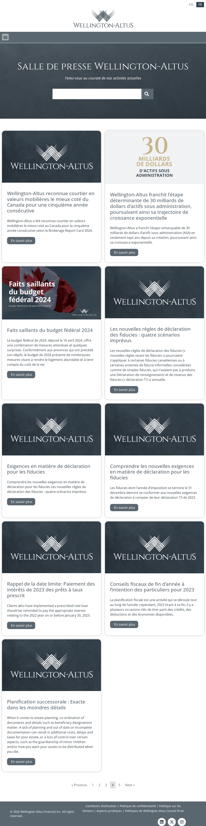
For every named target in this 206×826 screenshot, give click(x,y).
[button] (5, 37)
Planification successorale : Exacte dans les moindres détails (46, 704)
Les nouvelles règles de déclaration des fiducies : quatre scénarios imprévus (150, 334)
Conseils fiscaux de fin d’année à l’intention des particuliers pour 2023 (153, 587)
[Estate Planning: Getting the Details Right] (51, 690)
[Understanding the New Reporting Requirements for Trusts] (154, 454)
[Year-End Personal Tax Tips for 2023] (154, 572)
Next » (130, 785)
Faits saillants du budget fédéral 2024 (50, 330)
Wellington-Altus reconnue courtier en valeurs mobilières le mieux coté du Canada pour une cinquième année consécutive (51, 202)
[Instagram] (182, 822)
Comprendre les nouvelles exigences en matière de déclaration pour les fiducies (152, 472)
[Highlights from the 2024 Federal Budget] (51, 318)
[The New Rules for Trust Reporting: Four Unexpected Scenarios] (154, 317)
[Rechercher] (147, 94)
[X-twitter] (172, 822)
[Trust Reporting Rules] (51, 454)
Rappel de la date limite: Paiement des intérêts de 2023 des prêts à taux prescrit (51, 589)
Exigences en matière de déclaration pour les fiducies (48, 469)
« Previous (79, 785)
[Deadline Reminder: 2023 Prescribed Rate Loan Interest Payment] (51, 572)
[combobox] (97, 94)
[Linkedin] (162, 822)
